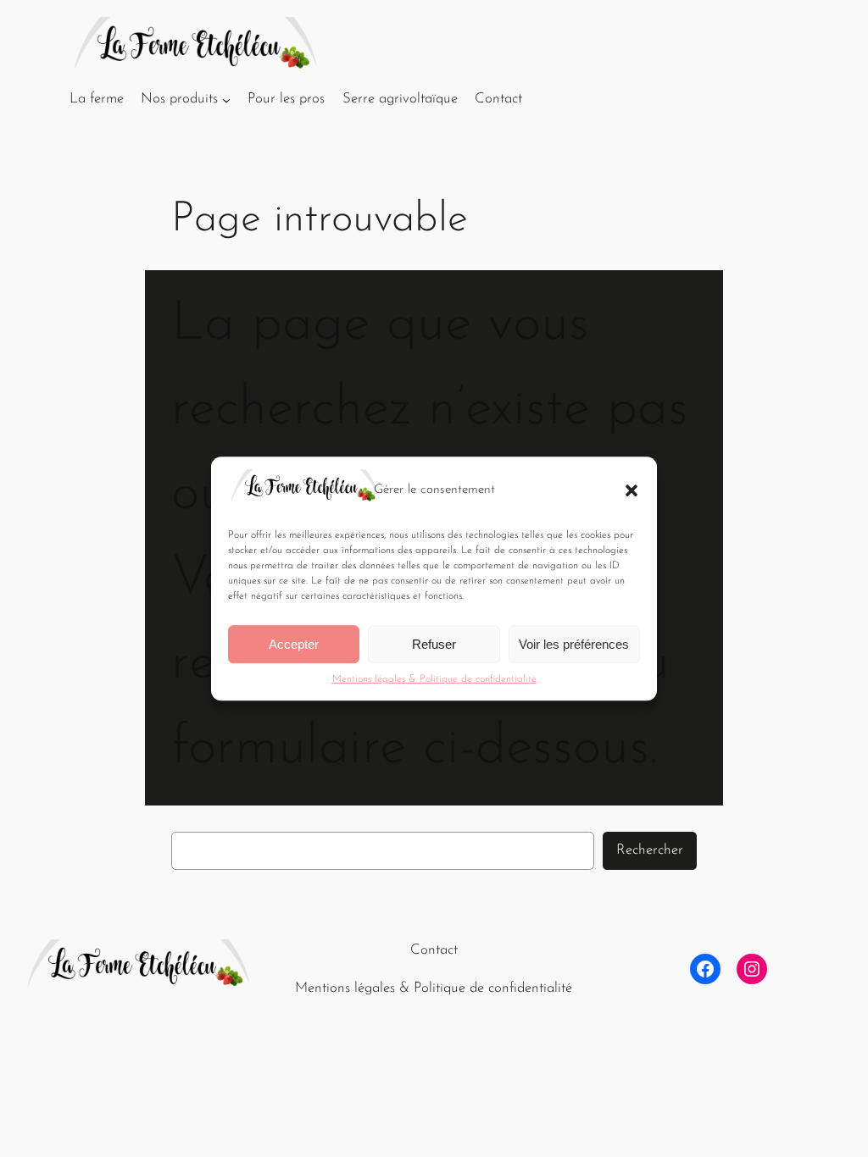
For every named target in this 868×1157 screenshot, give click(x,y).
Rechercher (649, 850)
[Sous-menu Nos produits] (226, 99)
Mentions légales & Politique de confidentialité (434, 679)
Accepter (294, 644)
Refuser (434, 644)
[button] (631, 490)
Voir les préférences (574, 644)
